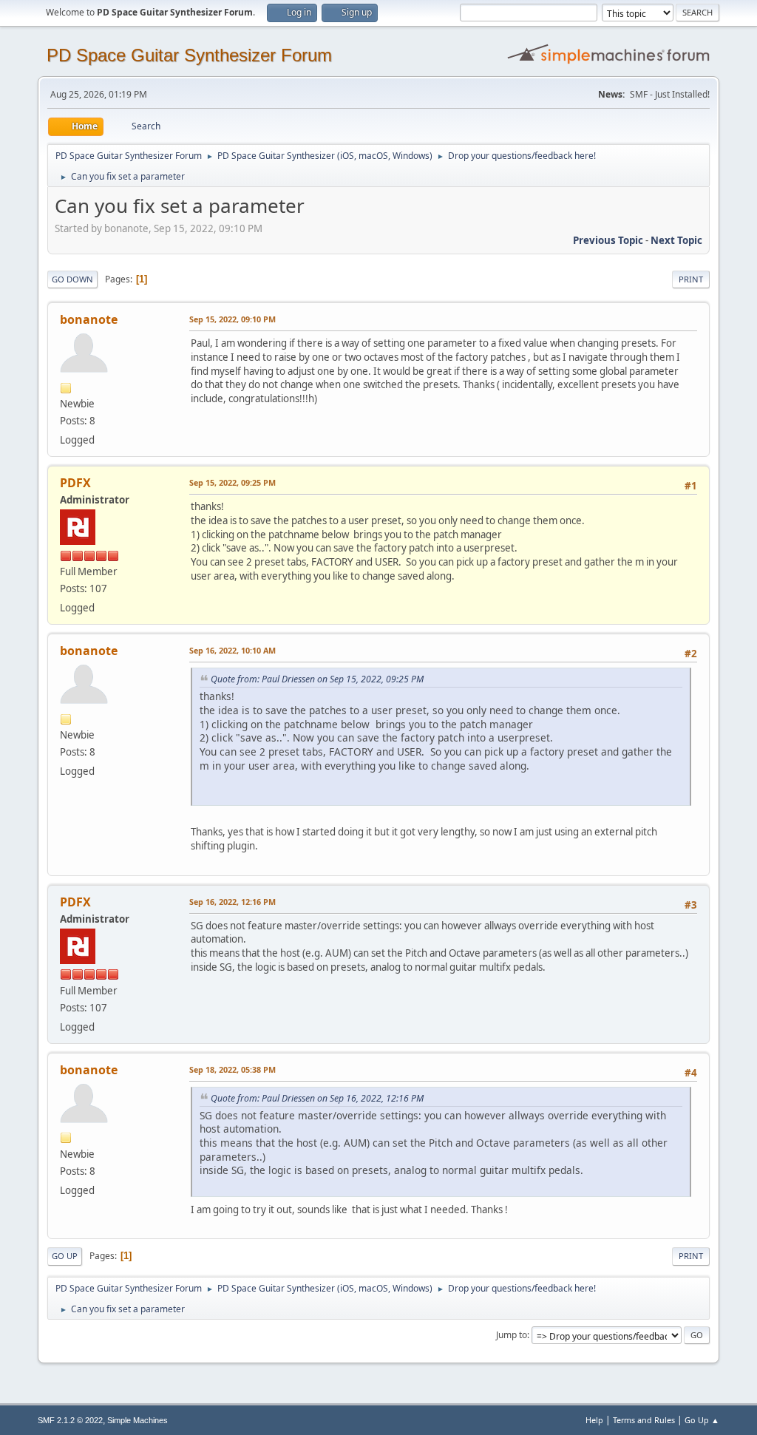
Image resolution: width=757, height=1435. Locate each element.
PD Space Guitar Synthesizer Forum (189, 55)
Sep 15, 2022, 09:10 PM (232, 319)
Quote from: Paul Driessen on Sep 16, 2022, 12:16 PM (317, 1098)
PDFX (75, 483)
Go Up (65, 1255)
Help (594, 1419)
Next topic (676, 240)
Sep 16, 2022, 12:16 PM (232, 901)
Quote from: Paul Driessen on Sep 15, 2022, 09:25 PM (317, 679)
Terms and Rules (644, 1419)
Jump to (511, 1335)
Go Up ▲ (702, 1419)
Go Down (72, 279)
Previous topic (608, 240)
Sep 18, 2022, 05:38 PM (232, 1069)
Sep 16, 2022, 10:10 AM (232, 650)
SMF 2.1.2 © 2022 (70, 1420)
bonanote (89, 319)
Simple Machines (137, 1420)
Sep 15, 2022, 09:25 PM (232, 482)
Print (691, 279)
